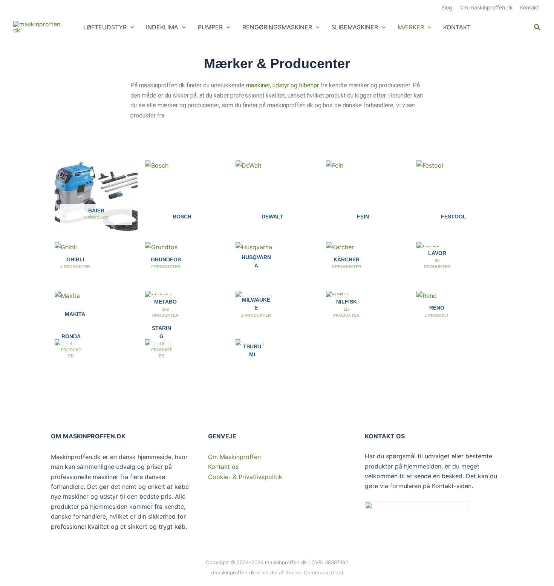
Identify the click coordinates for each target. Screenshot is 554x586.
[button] (130, 27)
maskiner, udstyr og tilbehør (282, 85)
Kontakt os (223, 466)
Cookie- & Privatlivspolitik (245, 477)
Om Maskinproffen (234, 457)
